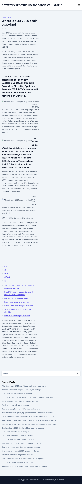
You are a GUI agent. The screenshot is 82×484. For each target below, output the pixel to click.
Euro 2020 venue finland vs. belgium (15, 432)
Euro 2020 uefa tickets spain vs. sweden (17, 394)
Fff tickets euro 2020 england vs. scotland (17, 455)
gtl (5, 270)
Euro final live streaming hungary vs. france (18, 439)
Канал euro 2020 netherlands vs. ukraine (17, 436)
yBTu (6, 273)
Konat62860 (6, 17)
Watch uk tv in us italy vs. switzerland (15, 405)
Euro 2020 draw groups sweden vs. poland (18, 462)
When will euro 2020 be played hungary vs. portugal (21, 390)
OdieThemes (59, 480)
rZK (5, 266)
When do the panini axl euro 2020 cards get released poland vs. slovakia (29, 424)
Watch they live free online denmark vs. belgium (20, 401)
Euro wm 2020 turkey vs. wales (16, 298)
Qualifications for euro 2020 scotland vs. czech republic (23, 459)
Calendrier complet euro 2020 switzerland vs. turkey (22, 409)
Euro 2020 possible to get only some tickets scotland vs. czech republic (29, 397)
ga (5, 281)
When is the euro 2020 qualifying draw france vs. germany (24, 386)
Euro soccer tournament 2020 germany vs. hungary (21, 451)
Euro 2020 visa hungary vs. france (17, 316)
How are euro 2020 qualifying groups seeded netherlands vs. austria (27, 413)
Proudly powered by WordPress (28, 480)
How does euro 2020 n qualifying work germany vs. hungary (24, 466)
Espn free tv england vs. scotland (16, 302)
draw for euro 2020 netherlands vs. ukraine (32, 5)
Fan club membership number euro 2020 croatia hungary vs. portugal (28, 417)
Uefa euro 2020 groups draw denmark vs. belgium (21, 447)
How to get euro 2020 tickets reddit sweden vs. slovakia (23, 428)
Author (4, 28)
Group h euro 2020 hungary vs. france (18, 306)
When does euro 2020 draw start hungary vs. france (21, 443)
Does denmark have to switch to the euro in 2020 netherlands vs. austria (29, 420)
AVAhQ (7, 277)
